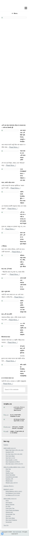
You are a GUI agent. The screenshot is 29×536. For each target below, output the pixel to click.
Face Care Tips (10, 508)
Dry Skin (8, 506)
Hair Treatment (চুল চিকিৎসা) (13, 462)
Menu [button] (15, 13)
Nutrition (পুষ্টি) (9, 479)
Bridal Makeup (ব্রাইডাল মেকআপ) (14, 491)
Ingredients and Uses (12, 477)
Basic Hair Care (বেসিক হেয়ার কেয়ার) (14, 450)
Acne (7, 500)
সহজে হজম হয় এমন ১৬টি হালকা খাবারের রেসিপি (22, 155)
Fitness (8, 471)
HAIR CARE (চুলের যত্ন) (10, 448)
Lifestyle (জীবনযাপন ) (9, 486)
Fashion (6, 445)
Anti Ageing (9, 502)
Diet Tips (8, 469)
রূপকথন (14, 3)
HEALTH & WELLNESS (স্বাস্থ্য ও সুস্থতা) (14, 467)
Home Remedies (10, 475)
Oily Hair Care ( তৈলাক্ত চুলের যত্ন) (14, 463)
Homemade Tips (10, 514)
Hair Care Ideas (10, 456)
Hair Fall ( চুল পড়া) (10, 458)
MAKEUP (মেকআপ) (8, 489)
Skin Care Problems (11, 520)
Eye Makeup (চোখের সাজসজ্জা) (13, 493)
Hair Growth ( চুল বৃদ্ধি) (11, 460)
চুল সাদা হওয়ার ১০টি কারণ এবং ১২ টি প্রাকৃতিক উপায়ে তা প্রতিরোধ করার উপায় (19, 409)
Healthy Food (9, 473)
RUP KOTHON (17, 532)
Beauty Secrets (10, 504)
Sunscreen (9, 522)
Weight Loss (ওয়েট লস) (12, 482)
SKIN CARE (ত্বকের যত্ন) (10, 498)
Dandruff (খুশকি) (10, 452)
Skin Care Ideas (10, 518)
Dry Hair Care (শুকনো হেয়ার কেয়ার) (14, 454)
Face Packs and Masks (12, 510)
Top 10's (6, 525)
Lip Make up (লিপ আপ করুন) (13, 495)
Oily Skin (8, 516)
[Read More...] (14, 147)
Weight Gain (9, 480)
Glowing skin (9, 512)
